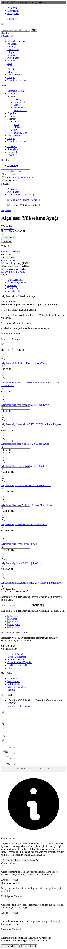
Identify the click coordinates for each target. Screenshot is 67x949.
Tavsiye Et (19, 271)
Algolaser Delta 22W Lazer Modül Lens (31, 485)
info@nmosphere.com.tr (19, 706)
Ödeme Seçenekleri (17, 282)
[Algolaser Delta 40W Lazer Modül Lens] (6, 463)
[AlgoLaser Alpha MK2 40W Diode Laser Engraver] (6, 421)
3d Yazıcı (12, 43)
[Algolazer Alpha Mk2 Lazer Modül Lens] (6, 502)
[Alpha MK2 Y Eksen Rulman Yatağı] (6, 360)
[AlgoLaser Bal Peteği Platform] (6, 560)
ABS (9, 66)
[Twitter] (12, 618)
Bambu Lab (13, 49)
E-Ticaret (25, 769)
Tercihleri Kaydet (28, 946)
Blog (9, 668)
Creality (11, 46)
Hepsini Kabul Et (30, 860)
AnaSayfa (12, 8)
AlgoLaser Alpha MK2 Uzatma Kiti (29, 524)
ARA (34, 30)
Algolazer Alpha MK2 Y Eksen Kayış (30, 443)
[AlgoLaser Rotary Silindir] (6, 541)
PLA (9, 63)
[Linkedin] (13, 627)
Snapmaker (13, 55)
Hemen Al (6, 241)
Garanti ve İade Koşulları (19, 662)
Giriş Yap (6, 181)
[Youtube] (12, 621)
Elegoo (10, 52)
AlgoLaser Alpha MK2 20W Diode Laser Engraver (36, 582)
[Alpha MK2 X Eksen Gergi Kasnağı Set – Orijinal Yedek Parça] (6, 380)
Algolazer (6, 210)
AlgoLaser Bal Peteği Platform (26, 563)
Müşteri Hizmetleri (16, 687)
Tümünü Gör (20, 110)
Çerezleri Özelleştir (11, 860)
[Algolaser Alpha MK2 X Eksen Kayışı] (6, 402)
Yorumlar (12, 285)
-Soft (19, 769)
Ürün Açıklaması (15, 279)
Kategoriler (13, 13)
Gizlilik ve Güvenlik (17, 665)
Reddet (4, 852)
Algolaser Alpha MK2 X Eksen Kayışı (30, 405)
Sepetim (11, 689)
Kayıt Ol (17, 180)
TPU (9, 71)
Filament (11, 60)
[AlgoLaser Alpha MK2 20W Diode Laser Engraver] (6, 580)
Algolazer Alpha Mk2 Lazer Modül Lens (31, 505)
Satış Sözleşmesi (15, 659)
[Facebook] (13, 616)
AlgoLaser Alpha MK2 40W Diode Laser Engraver (36, 424)
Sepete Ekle (8, 237)
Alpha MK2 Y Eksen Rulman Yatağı (29, 363)
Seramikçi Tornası (16, 41)
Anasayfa (12, 189)
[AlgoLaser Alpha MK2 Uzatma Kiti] (6, 521)
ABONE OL (37, 605)
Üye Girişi (12, 165)
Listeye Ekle (7, 271)
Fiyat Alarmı (7, 228)
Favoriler (11, 18)
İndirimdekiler (14, 684)
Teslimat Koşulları (16, 654)
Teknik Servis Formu (17, 80)
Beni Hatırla (11, 177)
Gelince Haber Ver (10, 251)
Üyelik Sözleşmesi (16, 656)
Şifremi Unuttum (26, 177)
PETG (10, 69)
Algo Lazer (13, 57)
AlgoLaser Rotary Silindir (24, 543)
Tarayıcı (11, 77)
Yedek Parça (13, 74)
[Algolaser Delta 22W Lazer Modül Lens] (6, 482)
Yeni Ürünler (13, 681)
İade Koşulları (14, 291)
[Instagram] (13, 624)
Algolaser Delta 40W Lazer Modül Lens (31, 466)
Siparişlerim (13, 10)
